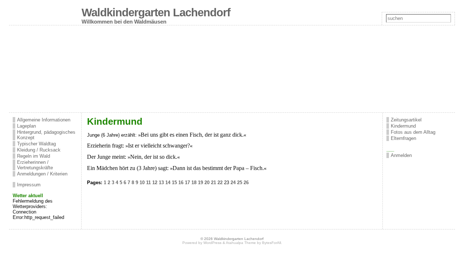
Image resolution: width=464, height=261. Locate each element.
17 (187, 182)
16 (180, 182)
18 (193, 182)
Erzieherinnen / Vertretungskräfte (35, 165)
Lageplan (26, 126)
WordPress (212, 243)
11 (148, 182)
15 (174, 182)
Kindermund (403, 126)
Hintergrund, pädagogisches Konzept (46, 134)
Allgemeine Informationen (43, 120)
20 (207, 182)
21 (213, 182)
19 (200, 182)
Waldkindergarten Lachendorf (156, 12)
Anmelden (401, 155)
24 (233, 182)
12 (154, 182)
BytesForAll (271, 243)
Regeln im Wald (33, 156)
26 (246, 182)
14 (167, 182)
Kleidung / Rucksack (39, 150)
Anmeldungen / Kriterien (42, 174)
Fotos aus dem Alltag (413, 132)
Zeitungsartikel (406, 120)
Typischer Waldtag (36, 143)
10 (142, 182)
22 (220, 182)
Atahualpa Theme (241, 243)
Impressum (29, 184)
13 (161, 182)
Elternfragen (403, 138)
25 (239, 182)
